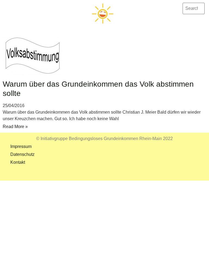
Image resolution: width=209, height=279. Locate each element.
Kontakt (14, 162)
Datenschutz (19, 154)
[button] (103, 27)
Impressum (17, 146)
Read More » (15, 126)
